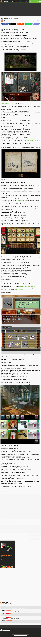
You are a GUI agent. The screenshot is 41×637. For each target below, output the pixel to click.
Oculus (12, 567)
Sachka (6, 20)
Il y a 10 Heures (15, 607)
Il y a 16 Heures (15, 621)
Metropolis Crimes (10, 543)
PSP (9, 566)
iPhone (12, 566)
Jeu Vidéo (13, 1)
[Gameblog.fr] (4, 1)
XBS (3, 566)
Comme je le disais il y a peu (7, 103)
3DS (6, 566)
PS (1, 567)
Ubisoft (10, 549)
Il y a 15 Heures (13, 618)
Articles (6, 603)
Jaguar (9, 567)
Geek (26, 1)
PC (1, 566)
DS (1, 556)
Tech (20, 1)
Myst (2, 565)
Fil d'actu (2, 603)
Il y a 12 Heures (16, 611)
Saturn (3, 567)
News (8, 603)
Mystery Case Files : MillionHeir (6, 555)
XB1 (4, 566)
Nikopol (20, 200)
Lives (11, 603)
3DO (7, 567)
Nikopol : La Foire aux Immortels (6, 561)
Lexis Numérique (9, 551)
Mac (5, 567)
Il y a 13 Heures (17, 614)
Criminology (3, 558)
